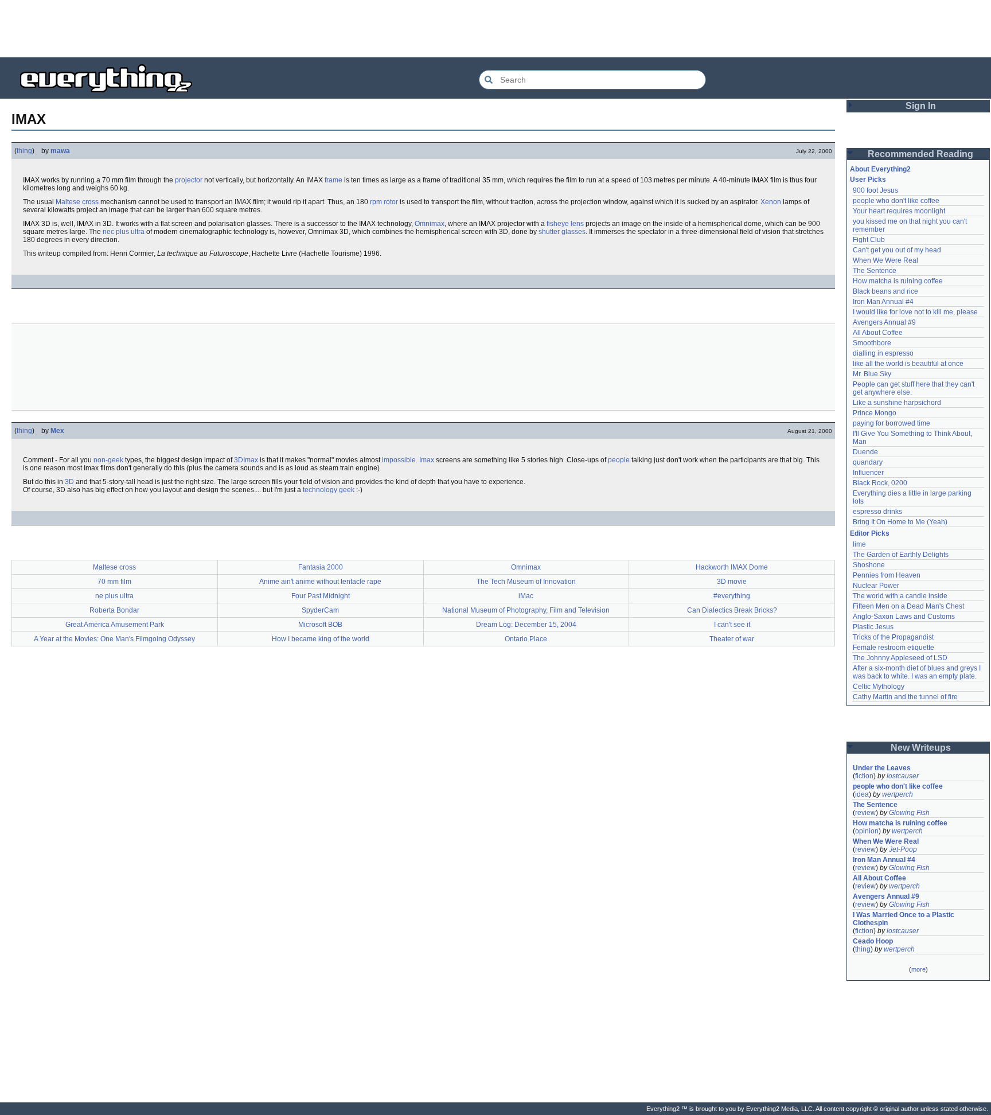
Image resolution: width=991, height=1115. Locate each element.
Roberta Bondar (114, 610)
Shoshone (869, 565)
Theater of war (731, 639)
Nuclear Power (876, 586)
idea (862, 794)
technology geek (328, 490)
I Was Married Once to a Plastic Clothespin (904, 919)
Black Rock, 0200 (880, 483)
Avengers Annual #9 (884, 322)
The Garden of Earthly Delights (901, 555)
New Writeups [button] (921, 748)
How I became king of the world (320, 639)
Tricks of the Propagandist (893, 637)
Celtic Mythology (878, 687)
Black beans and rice (885, 291)
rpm (376, 202)
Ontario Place (526, 639)
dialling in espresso (883, 353)
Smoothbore (872, 343)
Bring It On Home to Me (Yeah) (900, 522)
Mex (57, 431)
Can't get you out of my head (897, 250)
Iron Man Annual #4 (883, 302)
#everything (731, 596)
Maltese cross (77, 202)
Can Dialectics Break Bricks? (732, 610)
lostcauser (903, 776)
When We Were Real (885, 260)
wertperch (897, 794)
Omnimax (429, 224)
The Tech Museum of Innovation (526, 582)
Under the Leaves (882, 768)
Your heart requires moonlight (899, 211)
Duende (865, 452)
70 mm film (114, 582)
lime (859, 544)
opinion (867, 831)
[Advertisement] (495, 28)
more (918, 969)
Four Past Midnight (320, 596)
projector (188, 180)
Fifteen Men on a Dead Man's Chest (908, 606)
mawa (60, 151)
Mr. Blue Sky (872, 374)
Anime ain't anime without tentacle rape (320, 582)
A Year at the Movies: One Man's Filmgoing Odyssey (114, 639)
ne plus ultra (114, 596)
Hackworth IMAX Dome (732, 567)
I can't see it (732, 625)
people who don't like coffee (896, 201)
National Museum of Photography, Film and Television (526, 610)
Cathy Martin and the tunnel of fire (905, 697)
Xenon (770, 202)
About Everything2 (880, 169)
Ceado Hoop (873, 941)
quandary (868, 462)
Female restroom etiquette (893, 648)
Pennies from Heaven (886, 575)
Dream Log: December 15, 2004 (526, 625)
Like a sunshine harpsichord (897, 403)
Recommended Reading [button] (920, 154)
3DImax (246, 460)
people (619, 460)
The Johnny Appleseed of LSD (900, 658)
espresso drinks (877, 512)
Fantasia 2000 (320, 567)
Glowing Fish (909, 813)
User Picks (868, 180)
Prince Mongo (874, 413)
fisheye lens (565, 224)
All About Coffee (878, 333)
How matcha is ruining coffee (898, 281)
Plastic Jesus (873, 627)
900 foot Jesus (875, 190)
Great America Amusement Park (114, 625)
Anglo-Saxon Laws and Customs (904, 617)
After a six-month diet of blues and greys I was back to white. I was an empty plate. (917, 672)
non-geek (108, 460)
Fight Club (869, 240)
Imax (426, 460)
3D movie (732, 582)
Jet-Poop (903, 849)
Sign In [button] (921, 106)
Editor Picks (869, 533)
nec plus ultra (124, 232)
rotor (391, 202)
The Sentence (874, 271)
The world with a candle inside (900, 596)
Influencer (868, 473)
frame (333, 180)
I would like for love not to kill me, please (915, 312)
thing (24, 151)
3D (69, 482)
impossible (399, 460)
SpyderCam (320, 610)
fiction (864, 776)
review (865, 813)
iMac (525, 596)
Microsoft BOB (320, 625)
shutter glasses (562, 232)
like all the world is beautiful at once (908, 364)
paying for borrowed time (891, 423)
